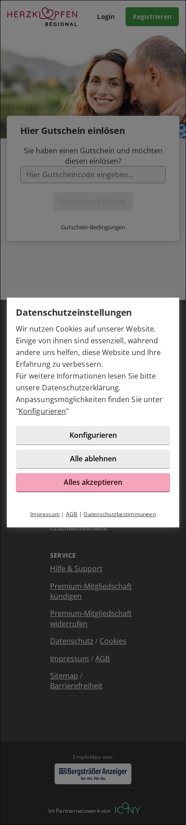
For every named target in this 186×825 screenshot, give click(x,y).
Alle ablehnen (93, 459)
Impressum (45, 514)
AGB (72, 514)
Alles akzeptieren (93, 482)
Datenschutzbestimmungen (120, 514)
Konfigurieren (42, 411)
